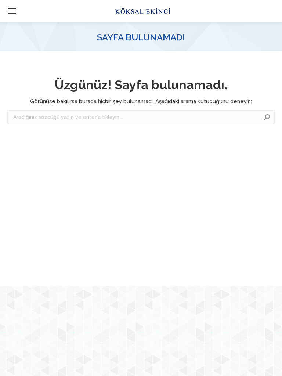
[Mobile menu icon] (12, 11)
